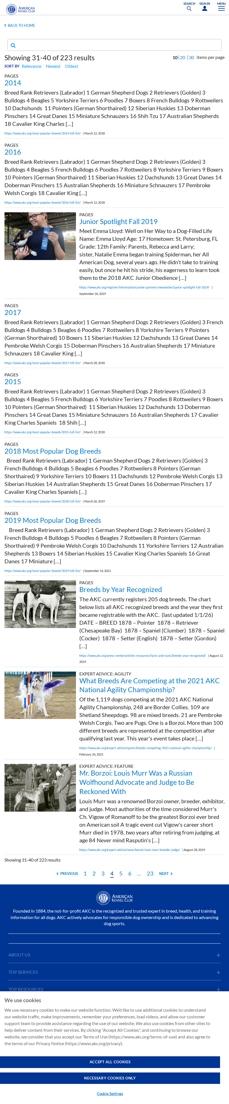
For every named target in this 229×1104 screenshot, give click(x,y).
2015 (12, 381)
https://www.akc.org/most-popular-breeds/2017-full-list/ (42, 362)
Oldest (71, 66)
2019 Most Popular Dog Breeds (52, 520)
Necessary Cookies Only (110, 1078)
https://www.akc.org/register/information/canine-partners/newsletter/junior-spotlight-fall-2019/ (144, 287)
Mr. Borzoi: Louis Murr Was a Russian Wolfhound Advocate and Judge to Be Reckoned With (136, 782)
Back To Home (21, 25)
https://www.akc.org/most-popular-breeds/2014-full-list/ (42, 133)
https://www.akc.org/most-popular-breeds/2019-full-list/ (42, 570)
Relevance (31, 66)
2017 (12, 312)
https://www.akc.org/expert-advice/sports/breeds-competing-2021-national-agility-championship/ (145, 747)
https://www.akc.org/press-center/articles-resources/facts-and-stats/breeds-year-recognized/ (142, 655)
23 (150, 873)
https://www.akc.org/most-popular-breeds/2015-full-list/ (42, 432)
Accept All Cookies (110, 1062)
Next (164, 873)
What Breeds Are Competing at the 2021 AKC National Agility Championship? (149, 685)
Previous (69, 873)
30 (191, 57)
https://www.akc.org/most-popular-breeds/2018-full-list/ (42, 501)
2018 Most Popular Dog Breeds (52, 451)
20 (182, 57)
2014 (12, 82)
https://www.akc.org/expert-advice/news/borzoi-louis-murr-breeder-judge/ (129, 849)
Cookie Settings (110, 1093)
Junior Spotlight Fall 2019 (118, 221)
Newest (53, 66)
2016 (12, 152)
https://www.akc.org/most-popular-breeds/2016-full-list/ (42, 202)
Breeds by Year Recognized (120, 589)
